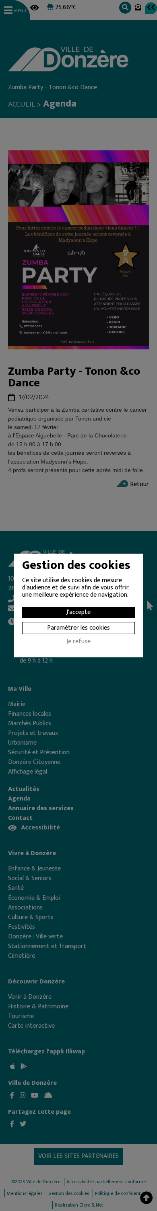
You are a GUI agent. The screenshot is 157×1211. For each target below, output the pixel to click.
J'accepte (78, 612)
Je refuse (78, 642)
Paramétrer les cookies (78, 627)
